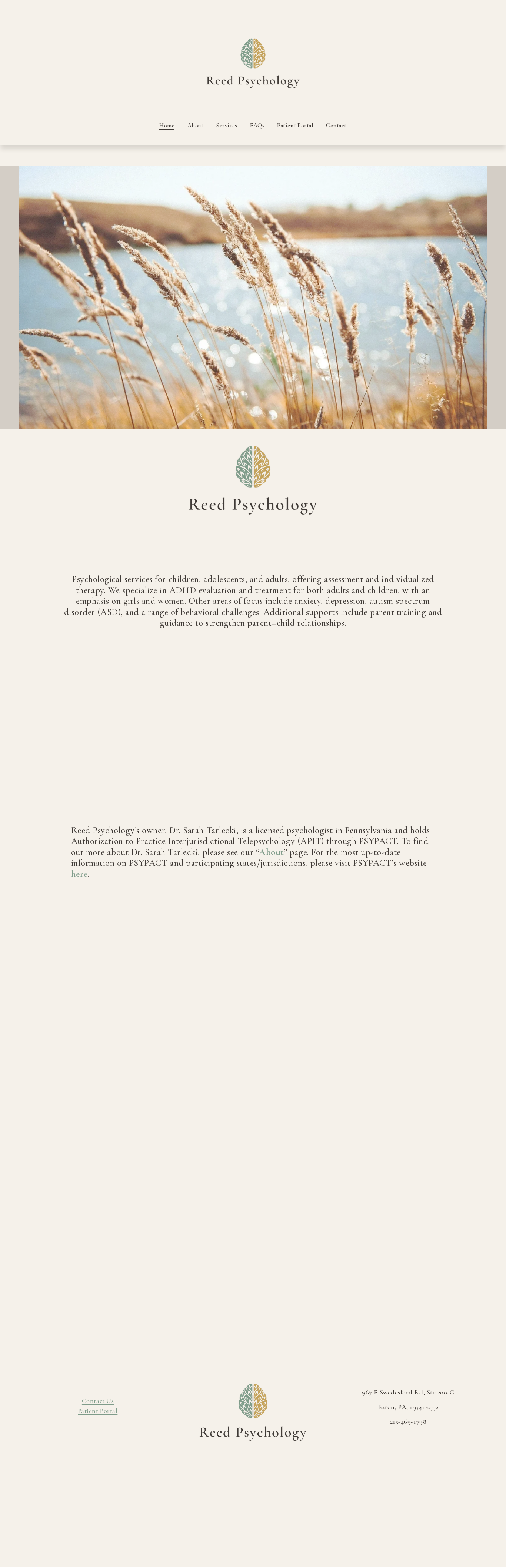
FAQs (257, 125)
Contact (336, 125)
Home (166, 125)
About (195, 125)
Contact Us (98, 1401)
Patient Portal (295, 125)
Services (226, 125)
